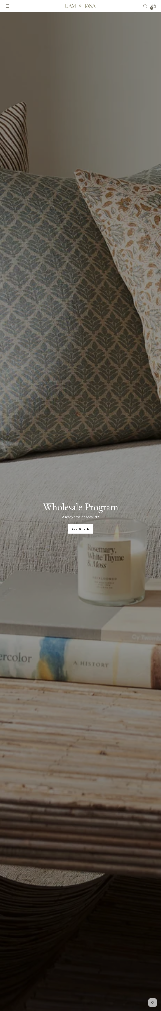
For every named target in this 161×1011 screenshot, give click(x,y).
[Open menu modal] (7, 6)
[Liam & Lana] (80, 5)
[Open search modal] (145, 6)
